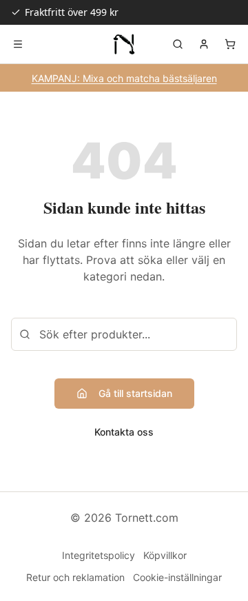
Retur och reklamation (75, 577)
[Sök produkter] (177, 44)
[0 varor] (230, 44)
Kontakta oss (124, 432)
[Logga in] (204, 44)
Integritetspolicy (98, 555)
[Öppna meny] (18, 44)
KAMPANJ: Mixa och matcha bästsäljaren (124, 78)
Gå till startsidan (135, 393)
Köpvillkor (165, 555)
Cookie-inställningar (177, 577)
